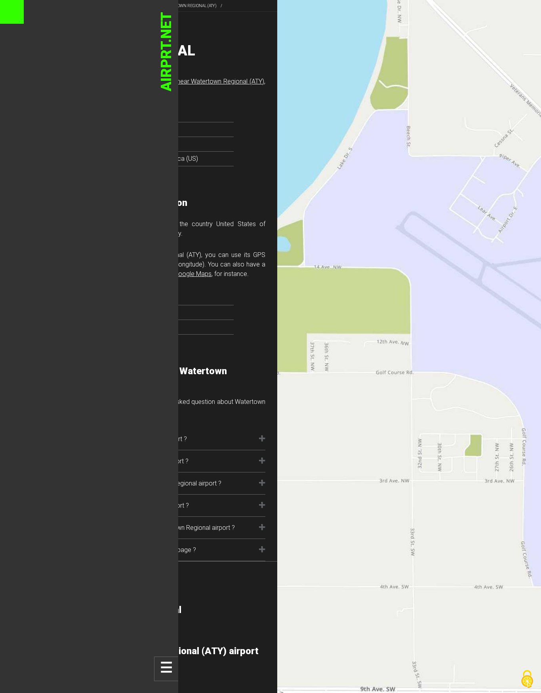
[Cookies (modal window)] (527, 679)
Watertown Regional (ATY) (190, 6)
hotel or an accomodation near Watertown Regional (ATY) (182, 81)
